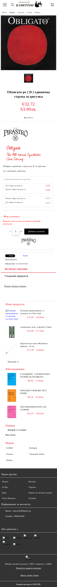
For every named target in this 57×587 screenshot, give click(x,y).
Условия (32, 498)
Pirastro (29, 12)
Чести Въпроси (9, 498)
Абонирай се (13, 362)
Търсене (32, 487)
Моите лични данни (29, 575)
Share (11, 256)
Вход (4, 493)
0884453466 (19, 516)
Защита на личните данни (40, 493)
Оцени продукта (11, 260)
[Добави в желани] (50, 215)
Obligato (37, 12)
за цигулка (20, 12)
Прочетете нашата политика (28, 568)
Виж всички (10, 435)
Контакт (32, 482)
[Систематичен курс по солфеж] (12, 412)
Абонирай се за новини (16, 430)
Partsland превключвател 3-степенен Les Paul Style (32, 312)
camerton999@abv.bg (21, 511)
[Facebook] (5, 522)
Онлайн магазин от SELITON (28, 584)
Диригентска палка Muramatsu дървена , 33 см (34, 344)
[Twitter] (11, 522)
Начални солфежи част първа (33, 392)
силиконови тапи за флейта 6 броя (35, 327)
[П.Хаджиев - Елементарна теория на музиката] (12, 379)
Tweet (25, 256)
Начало (4, 12)
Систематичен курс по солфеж (33, 408)
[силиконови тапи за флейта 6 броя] (12, 332)
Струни (12, 12)
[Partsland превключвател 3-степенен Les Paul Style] (12, 315)
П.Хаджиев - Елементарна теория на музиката (35, 375)
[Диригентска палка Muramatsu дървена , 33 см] (12, 348)
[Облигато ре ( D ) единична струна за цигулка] (28, 69)
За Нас (5, 487)
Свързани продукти (16, 276)
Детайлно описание (16, 268)
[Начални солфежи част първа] (12, 395)
